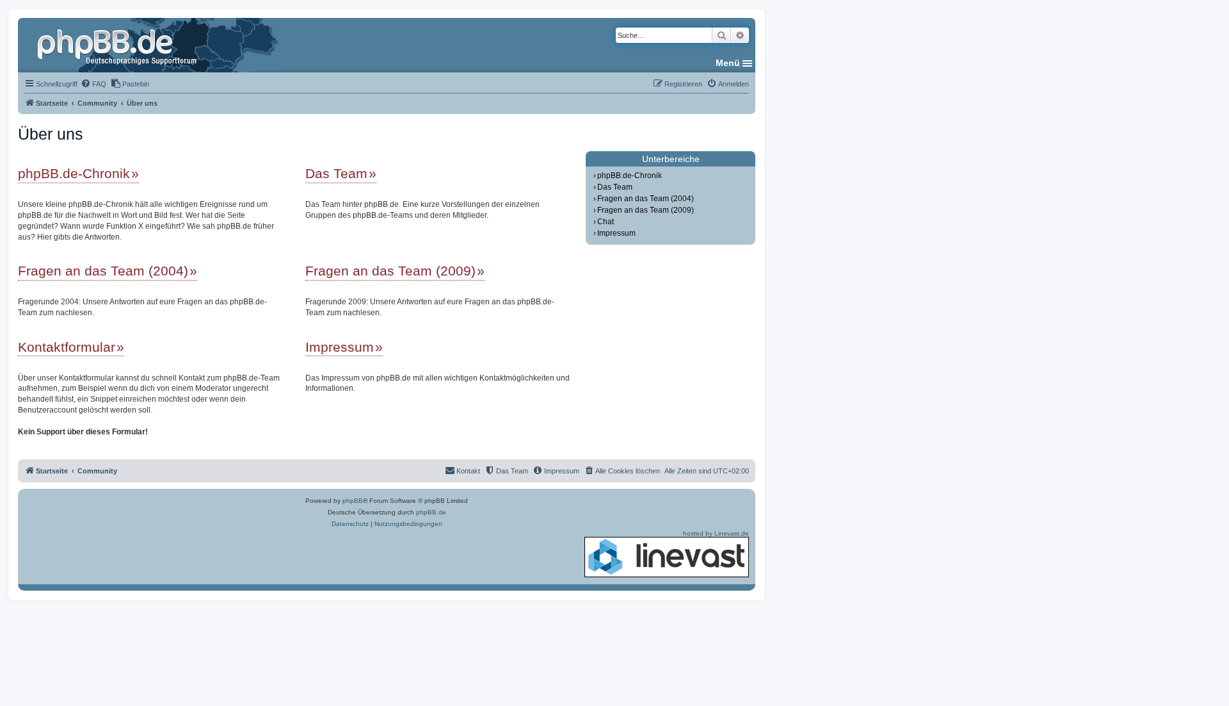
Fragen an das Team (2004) (103, 270)
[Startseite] (118, 45)
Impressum (339, 347)
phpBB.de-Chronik (74, 173)
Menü (728, 63)
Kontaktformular (66, 347)
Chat (605, 221)
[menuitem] (93, 84)
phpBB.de (431, 512)
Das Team (336, 173)
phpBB (352, 500)
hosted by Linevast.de (716, 533)
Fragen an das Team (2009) (390, 270)
